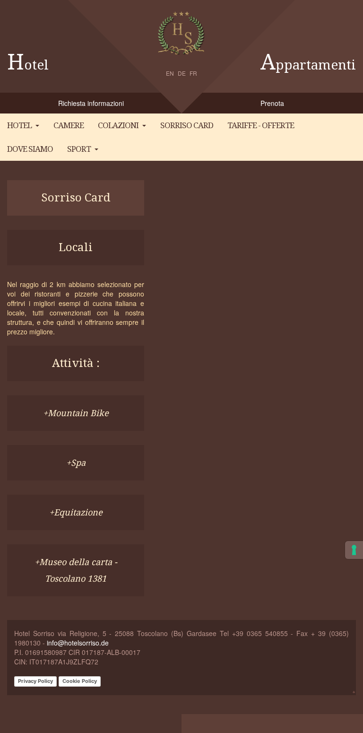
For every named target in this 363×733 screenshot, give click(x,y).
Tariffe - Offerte (260, 125)
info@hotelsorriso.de (78, 642)
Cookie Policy (79, 681)
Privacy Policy (35, 681)
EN (170, 73)
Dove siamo (30, 149)
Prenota (272, 103)
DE (182, 73)
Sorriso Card (186, 125)
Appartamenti (308, 65)
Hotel (28, 65)
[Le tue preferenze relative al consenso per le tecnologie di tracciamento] (354, 550)
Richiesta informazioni (91, 103)
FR (193, 73)
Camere (68, 125)
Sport (79, 149)
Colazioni (118, 125)
